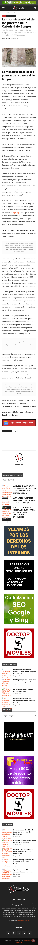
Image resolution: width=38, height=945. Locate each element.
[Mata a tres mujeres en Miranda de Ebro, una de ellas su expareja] (7, 503)
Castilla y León (15, 13)
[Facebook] (4, 43)
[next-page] (6, 522)
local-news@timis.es (23, 920)
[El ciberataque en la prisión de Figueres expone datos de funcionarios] (7, 835)
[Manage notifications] (33, 940)
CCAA (8, 13)
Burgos (15, 431)
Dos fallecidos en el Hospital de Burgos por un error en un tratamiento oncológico (23, 512)
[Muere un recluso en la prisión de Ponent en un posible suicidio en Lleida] (7, 845)
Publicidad (19, 942)
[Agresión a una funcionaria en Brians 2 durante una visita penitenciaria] (7, 854)
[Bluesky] (29, 933)
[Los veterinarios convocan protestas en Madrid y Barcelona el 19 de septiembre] (7, 705)
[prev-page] (3, 522)
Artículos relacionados (12, 475)
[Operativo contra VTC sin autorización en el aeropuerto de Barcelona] (7, 874)
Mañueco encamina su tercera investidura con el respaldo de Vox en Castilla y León (24, 489)
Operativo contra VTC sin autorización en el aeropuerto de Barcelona (24, 872)
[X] (8, 43)
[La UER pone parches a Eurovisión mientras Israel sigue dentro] (7, 686)
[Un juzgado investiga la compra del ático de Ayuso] (7, 692)
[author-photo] (19, 462)
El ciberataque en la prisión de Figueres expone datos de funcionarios (23, 832)
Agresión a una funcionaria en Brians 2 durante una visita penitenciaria (23, 852)
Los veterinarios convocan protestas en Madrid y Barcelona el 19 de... (24, 701)
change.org (15, 212)
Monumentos (22, 431)
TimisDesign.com (28, 940)
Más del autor (8, 480)
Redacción (7, 38)
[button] (3, 8)
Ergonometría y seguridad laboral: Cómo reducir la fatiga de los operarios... (24, 672)
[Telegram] (17, 43)
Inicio (3, 13)
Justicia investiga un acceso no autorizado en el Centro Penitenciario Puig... (23, 862)
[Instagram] (14, 933)
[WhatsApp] (13, 43)
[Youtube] (24, 933)
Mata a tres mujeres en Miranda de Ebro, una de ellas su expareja (24, 500)
